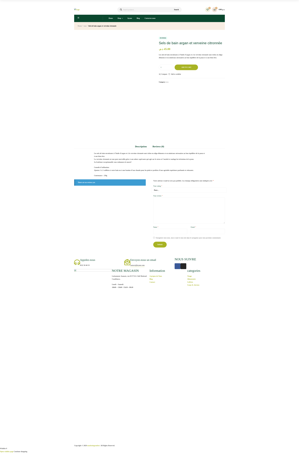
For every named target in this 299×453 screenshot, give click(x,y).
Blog (138, 18)
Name (155, 227)
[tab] (142, 146)
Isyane (130, 18)
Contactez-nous (150, 18)
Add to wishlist (176, 74)
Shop (119, 18)
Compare (164, 74)
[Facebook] (177, 266)
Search (176, 10)
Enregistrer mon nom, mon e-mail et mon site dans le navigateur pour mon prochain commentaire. (188, 238)
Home (111, 18)
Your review (158, 196)
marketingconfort (93, 445)
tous (85, 26)
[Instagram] (183, 266)
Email (193, 227)
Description (141, 146)
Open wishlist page (6, 451)
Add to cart (186, 67)
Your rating (157, 186)
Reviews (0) (158, 146)
